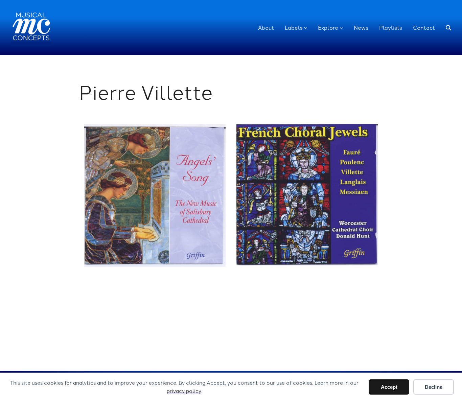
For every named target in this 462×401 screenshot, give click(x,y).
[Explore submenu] (341, 27)
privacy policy (184, 390)
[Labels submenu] (305, 27)
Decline (433, 387)
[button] (448, 27)
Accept (389, 387)
